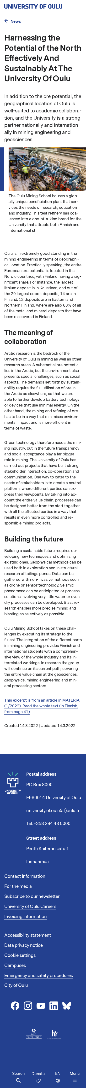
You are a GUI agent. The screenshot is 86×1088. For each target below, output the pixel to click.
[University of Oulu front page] (43, 5)
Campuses (15, 965)
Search (18, 1073)
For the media (18, 886)
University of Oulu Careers (30, 906)
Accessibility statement (27, 935)
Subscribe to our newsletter (32, 896)
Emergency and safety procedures (38, 975)
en (61, 1079)
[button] (75, 1077)
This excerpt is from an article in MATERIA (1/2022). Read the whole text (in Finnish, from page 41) (42, 706)
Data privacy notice (23, 945)
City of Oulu (16, 985)
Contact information (24, 876)
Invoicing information (25, 916)
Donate (38, 1073)
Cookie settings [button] (20, 955)
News (16, 21)
